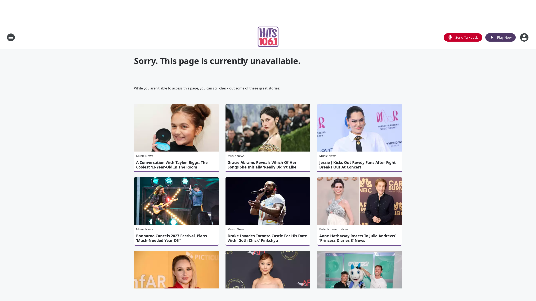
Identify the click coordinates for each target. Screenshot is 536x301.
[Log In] (524, 37)
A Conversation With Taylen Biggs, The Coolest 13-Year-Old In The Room (172, 164)
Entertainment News (333, 229)
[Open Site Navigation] (11, 37)
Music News (144, 156)
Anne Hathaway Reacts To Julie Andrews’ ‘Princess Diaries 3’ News (357, 238)
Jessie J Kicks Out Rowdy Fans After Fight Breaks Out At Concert (357, 164)
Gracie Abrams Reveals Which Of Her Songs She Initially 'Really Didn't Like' (263, 164)
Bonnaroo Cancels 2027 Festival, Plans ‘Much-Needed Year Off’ (171, 238)
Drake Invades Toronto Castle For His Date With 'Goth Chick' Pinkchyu (267, 238)
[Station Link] (268, 37)
